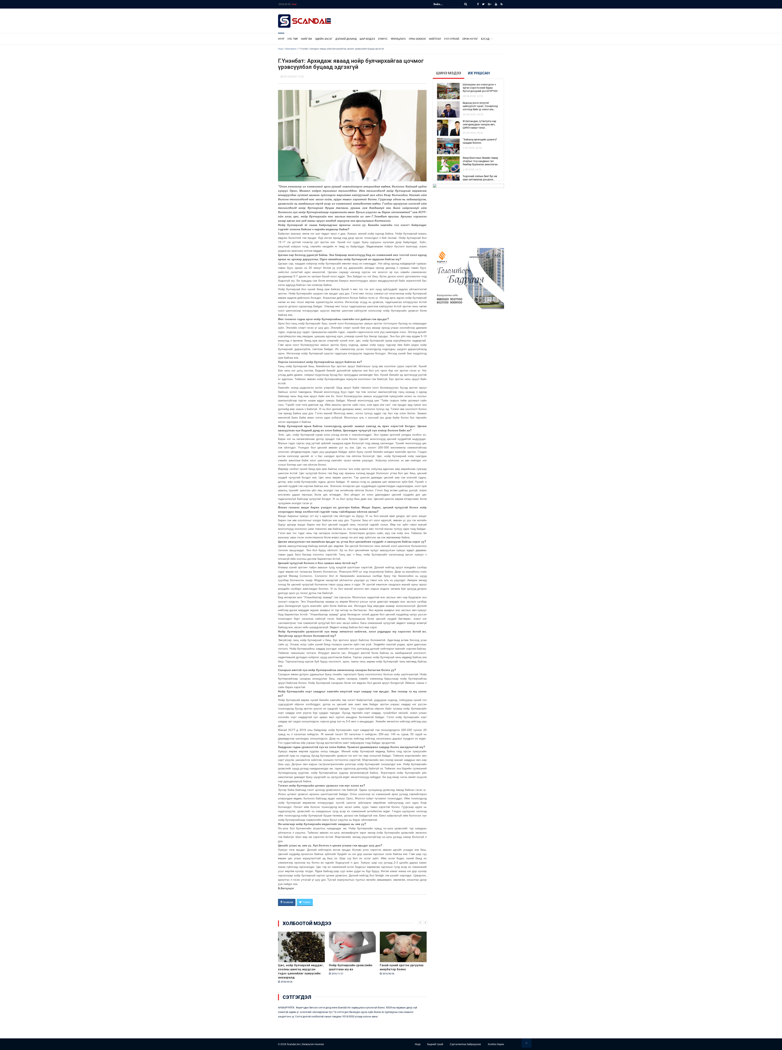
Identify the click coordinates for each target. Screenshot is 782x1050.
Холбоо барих (496, 1044)
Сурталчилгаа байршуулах (465, 1044)
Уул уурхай (451, 38)
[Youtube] (496, 4)
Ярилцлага (398, 38)
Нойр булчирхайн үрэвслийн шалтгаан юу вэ (350, 967)
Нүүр (281, 38)
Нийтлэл (435, 38)
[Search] (465, 4)
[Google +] (490, 4)
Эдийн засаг (323, 38)
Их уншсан (479, 73)
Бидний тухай (435, 1044)
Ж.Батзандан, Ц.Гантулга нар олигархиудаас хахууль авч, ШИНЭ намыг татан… (479, 124)
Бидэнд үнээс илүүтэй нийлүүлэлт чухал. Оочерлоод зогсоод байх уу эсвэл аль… (480, 106)
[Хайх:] (446, 4)
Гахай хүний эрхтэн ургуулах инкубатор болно (402, 967)
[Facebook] (478, 4)
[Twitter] (483, 4)
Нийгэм (306, 38)
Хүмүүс (383, 38)
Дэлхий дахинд (346, 38)
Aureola (319, 1044)
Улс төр (292, 38)
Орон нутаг (470, 38)
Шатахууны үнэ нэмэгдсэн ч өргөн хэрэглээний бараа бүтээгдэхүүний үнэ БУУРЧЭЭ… (481, 88)
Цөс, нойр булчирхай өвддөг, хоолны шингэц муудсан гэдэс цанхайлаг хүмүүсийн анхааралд (301, 971)
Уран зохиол (417, 38)
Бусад (485, 38)
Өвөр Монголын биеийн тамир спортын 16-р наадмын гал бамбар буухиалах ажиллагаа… (481, 161)
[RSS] (501, 4)
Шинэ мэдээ (448, 73)
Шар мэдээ (367, 38)
